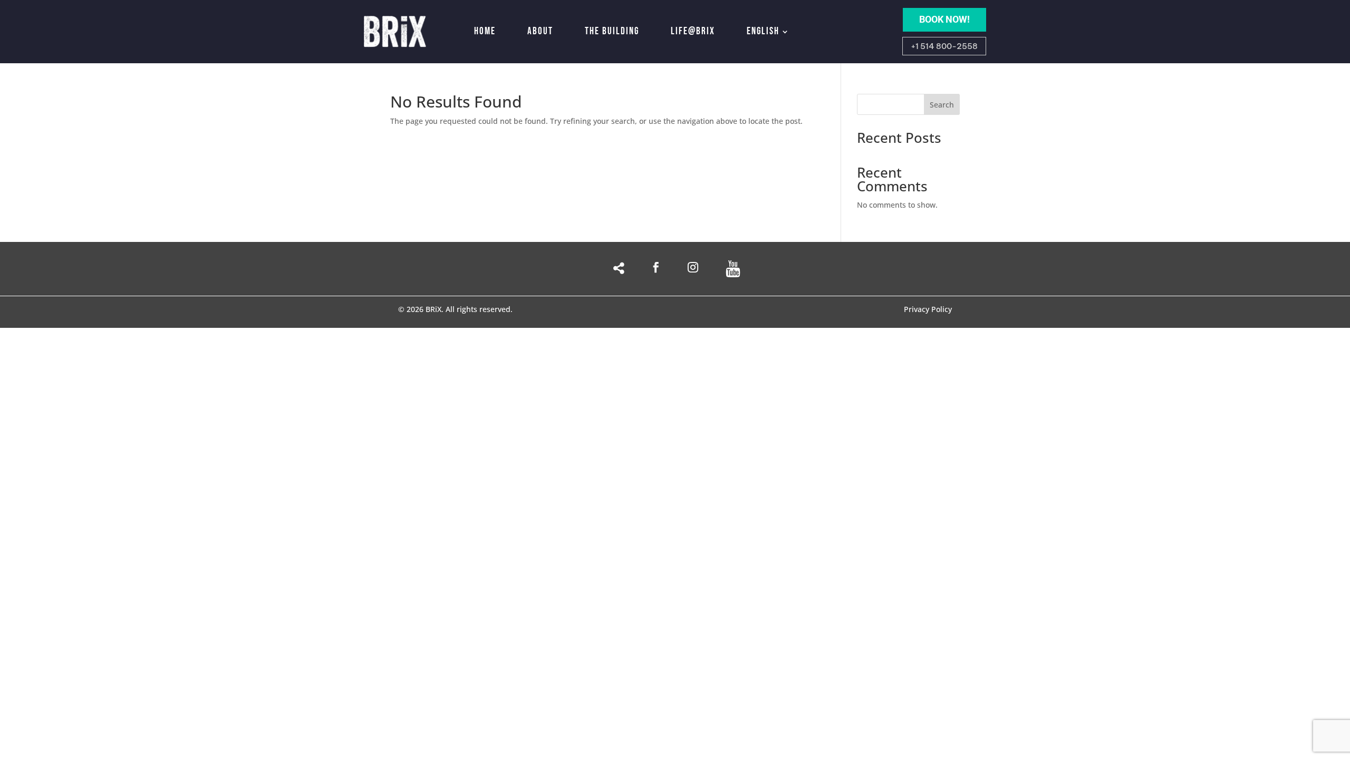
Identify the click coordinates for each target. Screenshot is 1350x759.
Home (485, 31)
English (763, 31)
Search (942, 105)
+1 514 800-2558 (944, 46)
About (540, 31)
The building (612, 31)
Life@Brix (693, 31)
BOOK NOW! (944, 19)
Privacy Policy (928, 310)
